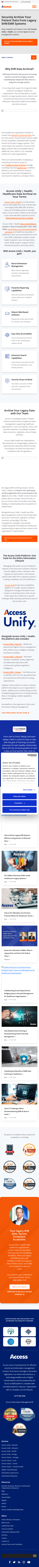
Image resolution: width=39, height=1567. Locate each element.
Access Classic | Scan (9, 1460)
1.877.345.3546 (25, 2)
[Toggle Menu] (34, 1555)
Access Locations (7, 1529)
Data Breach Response (9, 1476)
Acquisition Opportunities (11, 1532)
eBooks (4, 1500)
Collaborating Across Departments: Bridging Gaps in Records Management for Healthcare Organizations (18, 993)
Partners (4, 1535)
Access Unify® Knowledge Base (12, 1510)
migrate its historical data (21, 135)
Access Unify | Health (12, 202)
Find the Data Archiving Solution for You (18, 539)
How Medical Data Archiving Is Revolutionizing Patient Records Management (16, 1034)
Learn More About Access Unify (14, 713)
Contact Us (5, 1541)
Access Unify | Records (10, 1445)
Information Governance (10, 1473)
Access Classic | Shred (9, 1464)
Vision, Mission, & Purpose (11, 1520)
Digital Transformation (9, 1470)
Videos (4, 1503)
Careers (4, 1538)
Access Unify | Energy (9, 1454)
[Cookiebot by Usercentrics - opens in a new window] (28, 755)
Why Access (6, 1523)
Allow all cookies (19, 796)
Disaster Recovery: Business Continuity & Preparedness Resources (16, 1487)
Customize (18, 803)
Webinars (7, 959)
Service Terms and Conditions (12, 1544)
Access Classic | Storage (10, 1457)
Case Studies (6, 1497)
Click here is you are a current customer (19, 1292)
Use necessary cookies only (19, 810)
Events (4, 1506)
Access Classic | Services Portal (12, 1467)
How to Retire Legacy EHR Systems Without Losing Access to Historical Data (17, 838)
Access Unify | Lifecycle (10, 1448)
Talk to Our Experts (19, 1287)
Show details (28, 790)
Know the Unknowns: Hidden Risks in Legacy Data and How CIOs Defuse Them (18, 953)
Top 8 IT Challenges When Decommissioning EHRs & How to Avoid (16, 1111)
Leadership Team (8, 1526)
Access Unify (10, 585)
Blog (5, 844)
